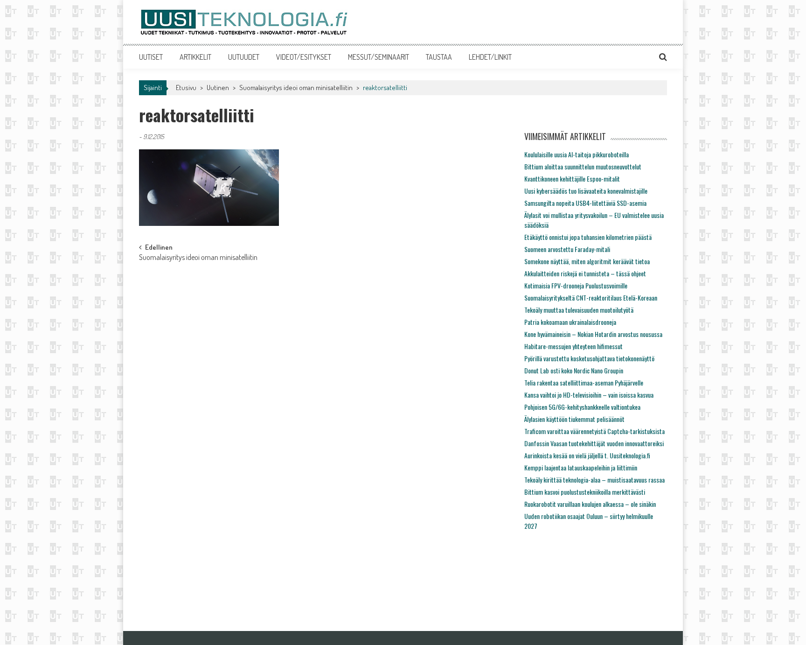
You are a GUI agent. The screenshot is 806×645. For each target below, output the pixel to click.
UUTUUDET (243, 57)
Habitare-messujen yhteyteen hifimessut (573, 346)
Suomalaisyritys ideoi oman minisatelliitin (296, 87)
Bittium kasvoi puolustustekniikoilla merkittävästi (584, 492)
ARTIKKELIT (195, 57)
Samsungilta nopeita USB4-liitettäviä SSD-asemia (585, 203)
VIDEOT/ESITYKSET (303, 57)
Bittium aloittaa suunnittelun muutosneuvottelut (582, 166)
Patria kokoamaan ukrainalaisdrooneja (570, 322)
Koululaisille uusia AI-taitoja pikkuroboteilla (576, 154)
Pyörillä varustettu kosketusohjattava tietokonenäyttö (589, 358)
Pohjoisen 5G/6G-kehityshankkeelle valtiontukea (582, 407)
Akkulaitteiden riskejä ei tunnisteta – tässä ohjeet (585, 273)
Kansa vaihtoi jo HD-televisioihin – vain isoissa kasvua (588, 395)
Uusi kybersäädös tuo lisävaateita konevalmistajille (585, 191)
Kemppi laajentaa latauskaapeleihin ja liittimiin (580, 467)
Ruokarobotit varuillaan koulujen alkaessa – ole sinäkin (590, 504)
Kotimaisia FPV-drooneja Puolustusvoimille (575, 285)
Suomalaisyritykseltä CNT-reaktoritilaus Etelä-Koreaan (590, 297)
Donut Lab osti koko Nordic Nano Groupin (573, 370)
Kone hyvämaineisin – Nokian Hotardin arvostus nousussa (593, 334)
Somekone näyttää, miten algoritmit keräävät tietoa (587, 261)
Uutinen (218, 87)
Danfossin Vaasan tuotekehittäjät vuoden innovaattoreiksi (594, 443)
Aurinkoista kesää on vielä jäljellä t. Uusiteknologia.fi (587, 455)
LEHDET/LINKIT (490, 57)
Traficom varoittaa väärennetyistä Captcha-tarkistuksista (594, 431)
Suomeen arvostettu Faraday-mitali (567, 249)
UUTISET (151, 57)
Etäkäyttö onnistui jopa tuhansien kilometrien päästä (588, 237)
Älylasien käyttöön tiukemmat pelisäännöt (574, 419)
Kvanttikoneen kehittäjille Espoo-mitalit (572, 178)
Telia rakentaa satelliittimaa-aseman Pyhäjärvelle (583, 382)
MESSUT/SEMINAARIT (378, 57)
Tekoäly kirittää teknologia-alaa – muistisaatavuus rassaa (594, 479)
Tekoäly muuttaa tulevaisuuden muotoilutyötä (578, 310)
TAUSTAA (439, 57)
